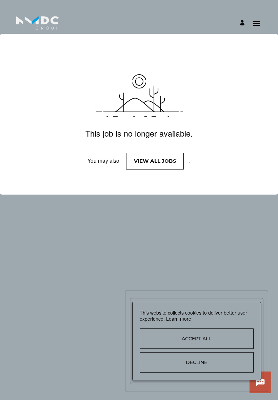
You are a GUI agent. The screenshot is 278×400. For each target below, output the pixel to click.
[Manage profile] (243, 23)
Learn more (178, 318)
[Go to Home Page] (37, 23)
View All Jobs (155, 161)
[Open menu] (257, 23)
